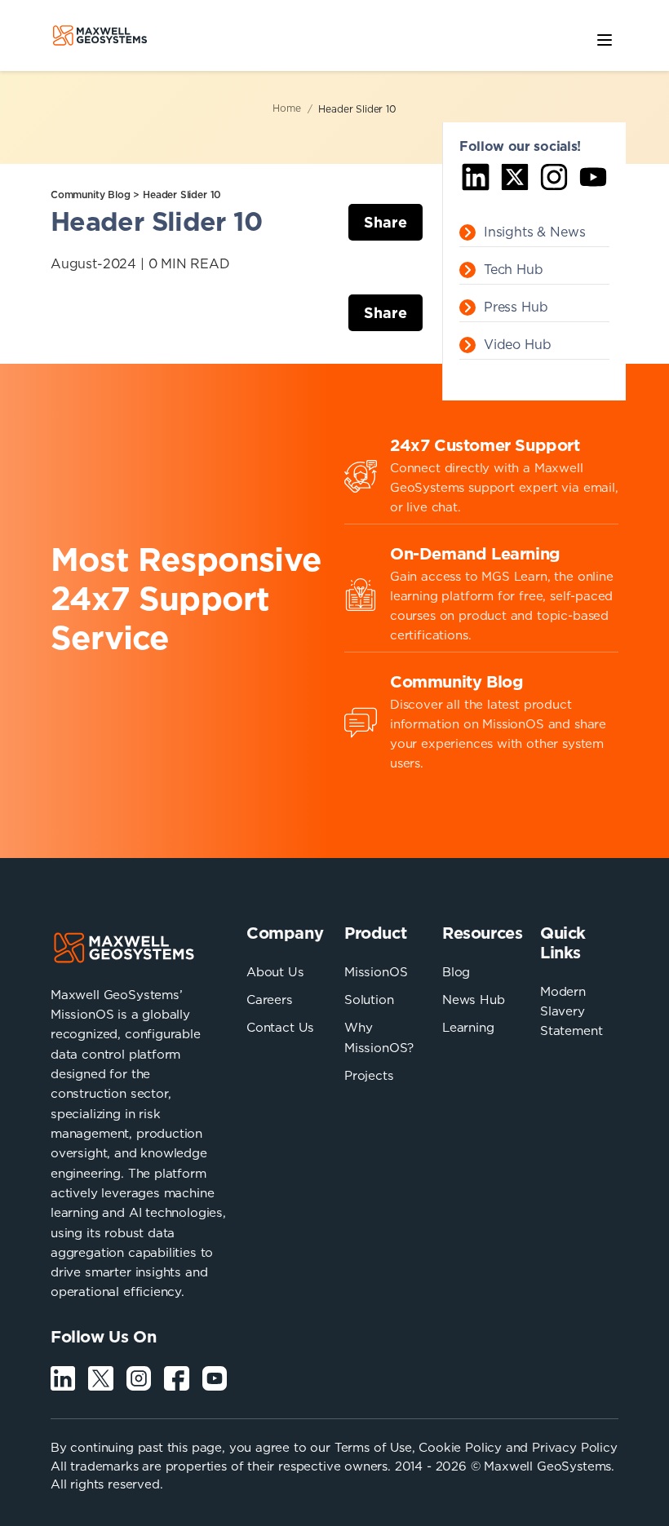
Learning (468, 1027)
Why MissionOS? (379, 1037)
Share (385, 222)
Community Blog (91, 194)
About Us (275, 971)
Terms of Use (373, 1447)
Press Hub (515, 307)
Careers (269, 999)
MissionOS (375, 971)
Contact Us (280, 1027)
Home (286, 108)
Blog (456, 971)
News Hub (473, 999)
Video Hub (517, 344)
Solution (369, 999)
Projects (369, 1075)
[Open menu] (604, 37)
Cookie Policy (460, 1447)
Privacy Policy (575, 1447)
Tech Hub (513, 269)
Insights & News (534, 232)
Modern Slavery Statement (571, 1011)
